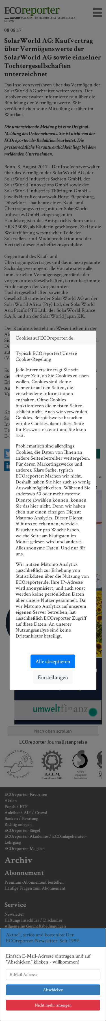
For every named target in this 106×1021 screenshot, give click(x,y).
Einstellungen (53, 677)
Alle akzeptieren (52, 661)
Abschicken (53, 990)
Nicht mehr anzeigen (53, 1005)
